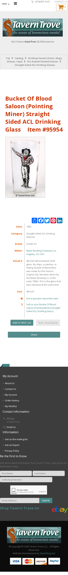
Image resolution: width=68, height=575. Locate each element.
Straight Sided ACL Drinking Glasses (35, 64)
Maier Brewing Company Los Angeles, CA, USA (41, 252)
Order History (12, 400)
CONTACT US (61, 1)
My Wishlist (11, 406)
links (4, 3)
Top (8, 58)
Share (34, 334)
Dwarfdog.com (47, 553)
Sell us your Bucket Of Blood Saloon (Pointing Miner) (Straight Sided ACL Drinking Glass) (43, 308)
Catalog (19, 58)
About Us (9, 383)
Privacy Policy (12, 450)
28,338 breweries (45, 41)
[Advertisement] (34, 81)
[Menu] (15, 3)
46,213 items (18, 41)
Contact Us (10, 389)
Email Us (11, 427)
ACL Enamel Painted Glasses (42, 61)
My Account (11, 394)
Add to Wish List (22, 322)
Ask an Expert (12, 445)
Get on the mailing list (16, 439)
